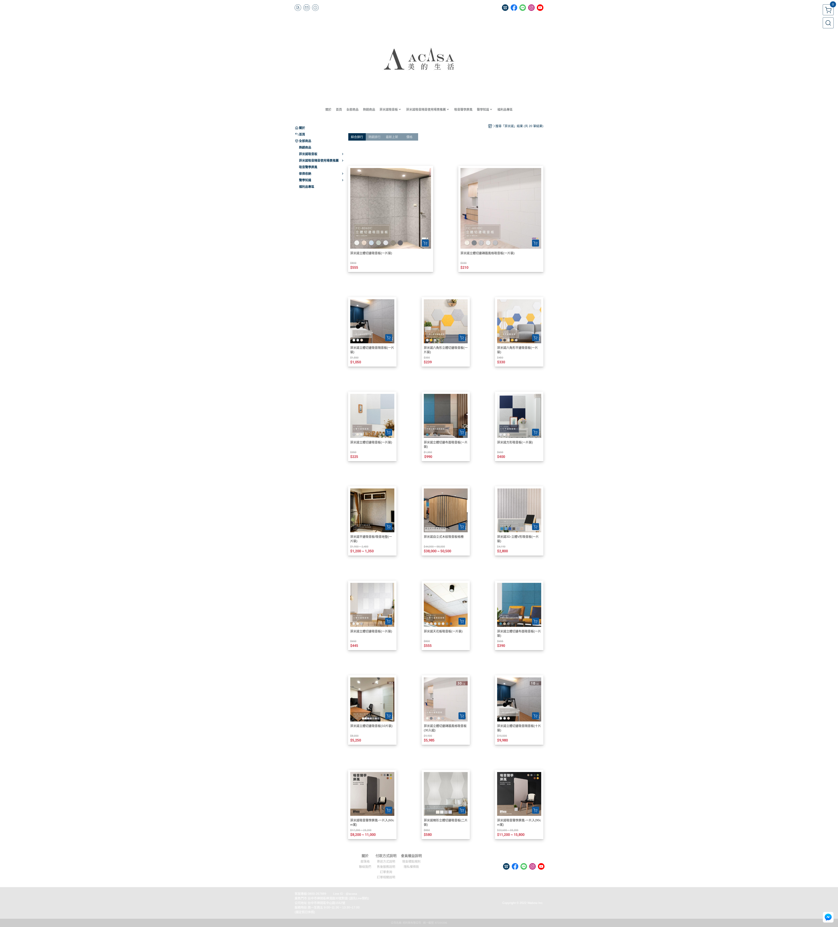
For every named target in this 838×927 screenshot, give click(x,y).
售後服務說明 (386, 866)
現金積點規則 (411, 861)
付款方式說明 (386, 856)
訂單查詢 (386, 871)
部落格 (365, 861)
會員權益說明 (411, 856)
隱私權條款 (411, 866)
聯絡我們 (365, 866)
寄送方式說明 (386, 861)
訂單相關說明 (386, 877)
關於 (365, 856)
